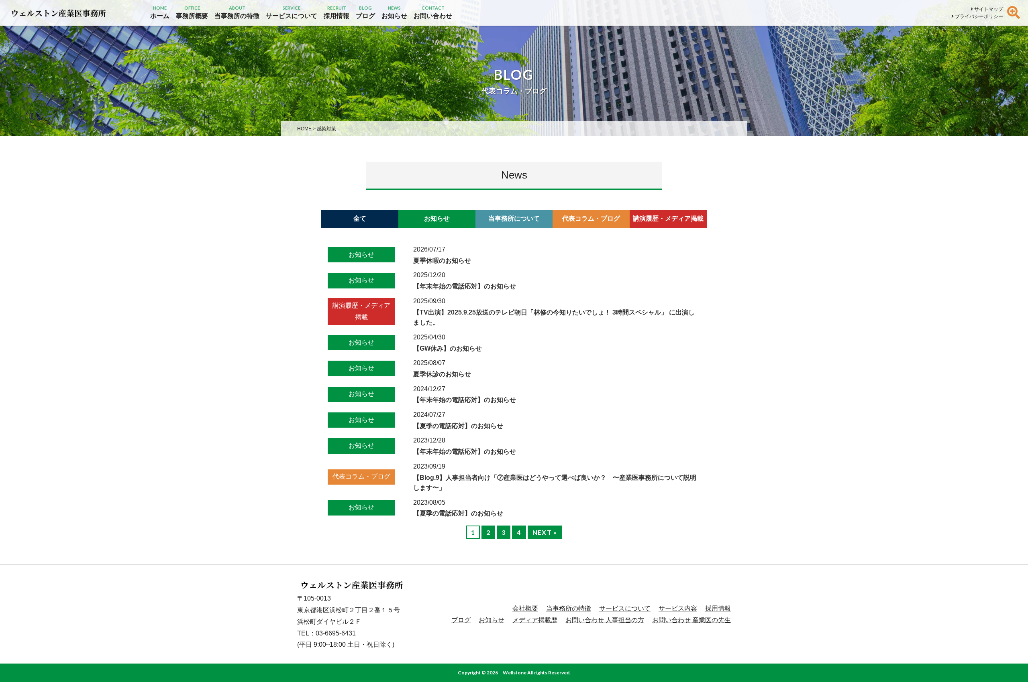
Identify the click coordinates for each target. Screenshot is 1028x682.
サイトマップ (988, 9)
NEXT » (544, 532)
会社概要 (525, 608)
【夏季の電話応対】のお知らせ (458, 425)
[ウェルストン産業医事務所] (58, 12)
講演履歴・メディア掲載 (668, 218)
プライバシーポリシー (978, 16)
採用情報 (718, 608)
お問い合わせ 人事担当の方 (604, 620)
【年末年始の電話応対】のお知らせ (464, 286)
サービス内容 (678, 608)
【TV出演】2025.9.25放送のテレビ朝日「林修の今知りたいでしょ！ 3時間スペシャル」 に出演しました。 (554, 317)
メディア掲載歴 (534, 620)
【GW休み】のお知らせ (447, 348)
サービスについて (625, 608)
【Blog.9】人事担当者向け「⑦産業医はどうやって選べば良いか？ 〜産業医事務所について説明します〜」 (554, 482)
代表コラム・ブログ (591, 218)
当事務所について (514, 218)
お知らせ (437, 218)
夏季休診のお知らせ (442, 374)
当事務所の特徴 (568, 608)
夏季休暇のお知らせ (442, 260)
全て (359, 218)
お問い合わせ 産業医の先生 (691, 620)
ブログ (461, 620)
